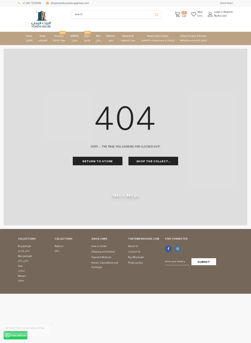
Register (228, 12)
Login (217, 12)
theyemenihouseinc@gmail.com (70, 3)
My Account (220, 16)
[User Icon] (210, 14)
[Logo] (42, 19)
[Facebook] (168, 249)
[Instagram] (177, 249)
